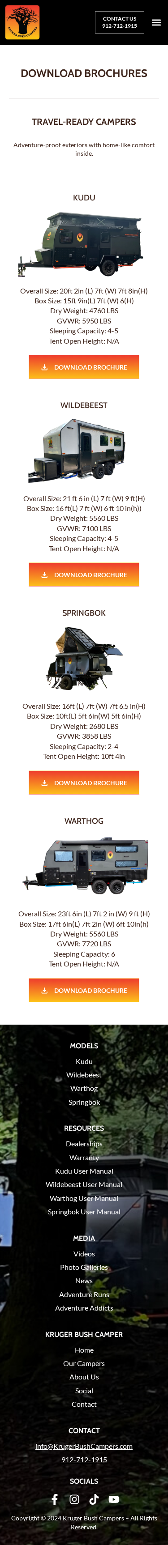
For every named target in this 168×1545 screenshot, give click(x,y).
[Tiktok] (94, 1499)
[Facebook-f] (54, 1499)
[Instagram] (74, 1499)
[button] (156, 22)
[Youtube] (113, 1499)
